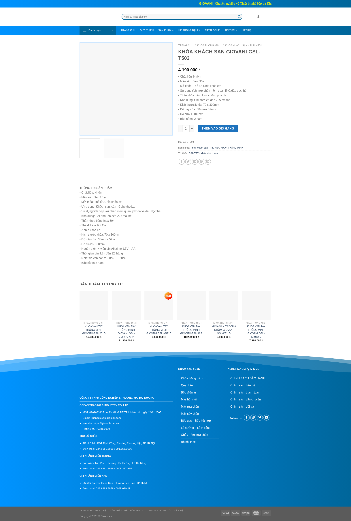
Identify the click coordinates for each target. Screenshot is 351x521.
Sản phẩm (164, 30)
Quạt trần (187, 385)
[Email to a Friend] (195, 162)
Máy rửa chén (190, 406)
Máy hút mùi (189, 399)
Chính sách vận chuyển (245, 399)
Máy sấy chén (190, 413)
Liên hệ (247, 30)
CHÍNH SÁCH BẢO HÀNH (247, 378)
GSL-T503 (194, 153)
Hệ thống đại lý (189, 30)
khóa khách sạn (209, 153)
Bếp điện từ (188, 392)
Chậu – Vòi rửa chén (194, 434)
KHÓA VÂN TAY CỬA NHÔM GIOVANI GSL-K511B (224, 330)
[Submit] (239, 17)
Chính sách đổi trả (242, 406)
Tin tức (230, 30)
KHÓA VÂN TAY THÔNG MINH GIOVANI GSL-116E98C (256, 331)
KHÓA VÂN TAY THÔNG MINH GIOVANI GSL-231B (93, 330)
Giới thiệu (147, 30)
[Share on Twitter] (188, 162)
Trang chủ (128, 30)
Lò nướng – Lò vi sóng (195, 427)
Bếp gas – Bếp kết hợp (196, 420)
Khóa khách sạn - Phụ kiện (243, 45)
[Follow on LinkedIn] (266, 418)
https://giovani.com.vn (106, 423)
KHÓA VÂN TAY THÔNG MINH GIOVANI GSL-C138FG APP (126, 331)
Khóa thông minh (192, 378)
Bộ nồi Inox (188, 441)
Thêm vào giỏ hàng (218, 128)
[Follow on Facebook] (247, 418)
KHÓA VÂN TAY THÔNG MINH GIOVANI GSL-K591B (158, 330)
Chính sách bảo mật (243, 385)
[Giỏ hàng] (264, 17)
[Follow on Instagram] (253, 418)
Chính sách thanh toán (245, 392)
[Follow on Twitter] (260, 418)
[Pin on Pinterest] (201, 162)
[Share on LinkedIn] (208, 162)
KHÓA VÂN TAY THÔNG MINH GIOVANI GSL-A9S (191, 330)
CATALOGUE (212, 30)
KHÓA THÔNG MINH (209, 45)
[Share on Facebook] (182, 162)
